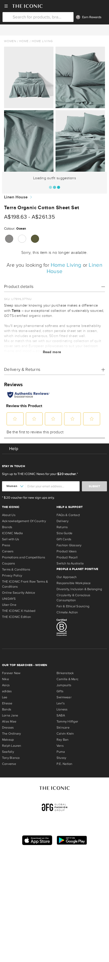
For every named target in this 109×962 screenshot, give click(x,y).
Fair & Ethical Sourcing (73, 606)
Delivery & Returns (22, 369)
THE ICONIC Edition (16, 617)
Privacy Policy (12, 575)
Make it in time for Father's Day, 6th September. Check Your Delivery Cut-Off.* (54, 30)
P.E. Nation (64, 764)
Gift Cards (64, 539)
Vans (60, 745)
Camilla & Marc (67, 679)
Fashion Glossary (69, 545)
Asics (6, 685)
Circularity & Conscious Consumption (73, 597)
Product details (19, 286)
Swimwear (64, 697)
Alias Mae (9, 721)
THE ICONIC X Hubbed (18, 611)
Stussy (61, 758)
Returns (62, 527)
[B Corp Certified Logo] (82, 628)
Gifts (60, 691)
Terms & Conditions (16, 569)
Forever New (11, 673)
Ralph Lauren (11, 745)
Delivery (62, 521)
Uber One (9, 605)
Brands (7, 527)
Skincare (63, 727)
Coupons (8, 563)
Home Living (42, 41)
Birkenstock (65, 673)
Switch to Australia (70, 563)
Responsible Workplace (74, 583)
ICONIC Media (12, 533)
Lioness (62, 709)
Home (24, 41)
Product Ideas (67, 551)
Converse (9, 764)
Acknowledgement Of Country (24, 521)
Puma (61, 752)
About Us (8, 515)
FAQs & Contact (68, 515)
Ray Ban (63, 739)
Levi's (61, 703)
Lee (4, 697)
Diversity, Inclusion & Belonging (79, 589)
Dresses (8, 727)
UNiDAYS (9, 598)
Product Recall (67, 557)
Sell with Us (10, 539)
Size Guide (64, 533)
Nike (5, 679)
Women (10, 41)
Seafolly (8, 752)
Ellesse (7, 703)
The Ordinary (11, 733)
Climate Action (67, 612)
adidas (7, 691)
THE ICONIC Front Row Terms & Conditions (25, 584)
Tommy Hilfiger (67, 721)
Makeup (8, 739)
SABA (61, 715)
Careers (8, 551)
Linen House (16, 197)
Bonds (6, 709)
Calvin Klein (65, 733)
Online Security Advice (18, 592)
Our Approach (67, 577)
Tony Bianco (11, 758)
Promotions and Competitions (23, 557)
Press (6, 545)
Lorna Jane (10, 715)
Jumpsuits (64, 685)
